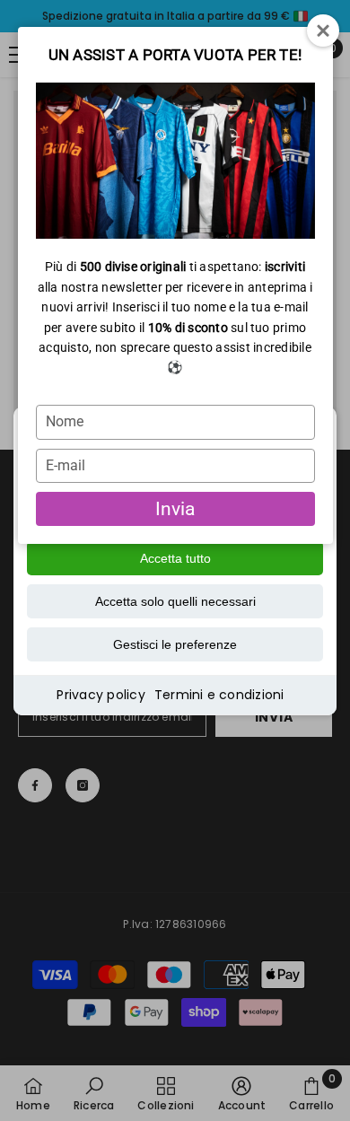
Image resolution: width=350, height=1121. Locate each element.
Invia (175, 509)
